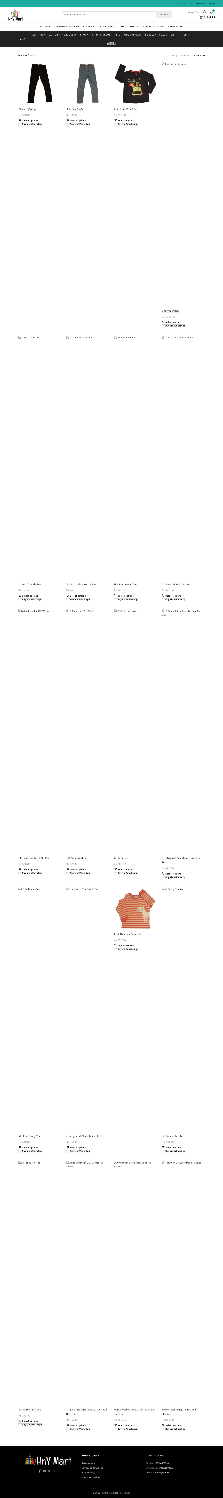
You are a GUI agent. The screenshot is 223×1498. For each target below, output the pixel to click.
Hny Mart (202, 3)
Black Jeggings (27, 109)
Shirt (174, 34)
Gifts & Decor (129, 26)
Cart (212, 3)
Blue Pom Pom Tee (125, 109)
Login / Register (194, 12)
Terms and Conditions (92, 1468)
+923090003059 (165, 1468)
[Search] (204, 12)
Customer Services (91, 1477)
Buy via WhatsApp (32, 124)
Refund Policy (88, 1472)
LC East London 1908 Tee (33, 858)
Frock (84, 34)
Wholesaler (175, 26)
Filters (197, 55)
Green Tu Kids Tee (29, 584)
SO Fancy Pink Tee (29, 1409)
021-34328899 (162, 1463)
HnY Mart (105, 1492)
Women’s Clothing (67, 26)
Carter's (54, 34)
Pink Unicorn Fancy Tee (128, 934)
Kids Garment (106, 26)
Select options (30, 120)
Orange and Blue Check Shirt (84, 1136)
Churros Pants (170, 310)
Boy (42, 34)
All (34, 34)
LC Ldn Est (121, 858)
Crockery (70, 34)
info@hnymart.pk (161, 1472)
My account (187, 3)
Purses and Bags (153, 26)
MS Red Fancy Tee (29, 1136)
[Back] (22, 39)
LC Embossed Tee (77, 858)
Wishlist (213, 11)
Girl (117, 34)
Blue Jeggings (74, 109)
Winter (111, 43)
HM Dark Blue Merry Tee (81, 584)
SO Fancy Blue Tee (173, 1136)
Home (24, 55)
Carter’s (88, 26)
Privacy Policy (88, 1463)
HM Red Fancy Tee (125, 584)
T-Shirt (186, 34)
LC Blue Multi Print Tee (176, 584)
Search (164, 14)
